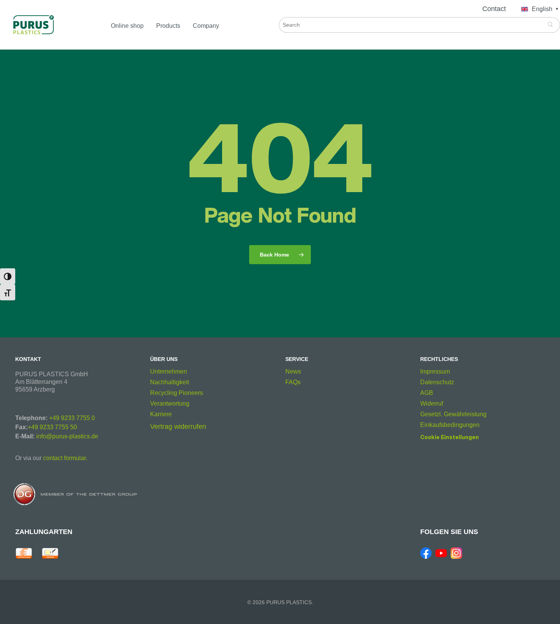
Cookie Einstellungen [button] (449, 437)
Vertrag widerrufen (178, 426)
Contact (494, 9)
